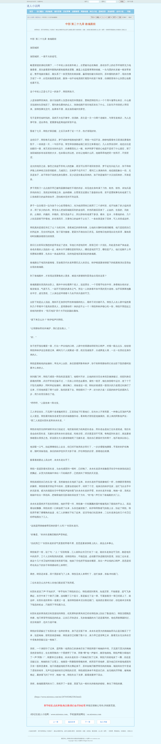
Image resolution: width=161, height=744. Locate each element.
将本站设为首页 (31, 1)
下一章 (87, 722)
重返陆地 (113, 29)
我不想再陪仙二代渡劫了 (48, 29)
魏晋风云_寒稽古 (66, 738)
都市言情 (57, 11)
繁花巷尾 (93, 29)
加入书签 (103, 722)
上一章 (55, 722)
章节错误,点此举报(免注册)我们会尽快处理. (65, 705)
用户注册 (130, 1)
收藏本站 (40, 1)
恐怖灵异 (102, 11)
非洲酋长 (118, 29)
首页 (31, 11)
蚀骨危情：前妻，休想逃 (83, 29)
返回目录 (71, 722)
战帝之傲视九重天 (70, 29)
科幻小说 (93, 11)
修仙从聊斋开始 (60, 29)
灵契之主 (124, 29)
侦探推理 (75, 11)
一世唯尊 (107, 29)
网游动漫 (84, 11)
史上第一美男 (100, 29)
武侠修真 (48, 11)
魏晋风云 (38, 17)
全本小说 (119, 11)
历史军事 (66, 11)
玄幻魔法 (40, 11)
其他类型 (111, 11)
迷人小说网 (30, 17)
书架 (129, 11)
